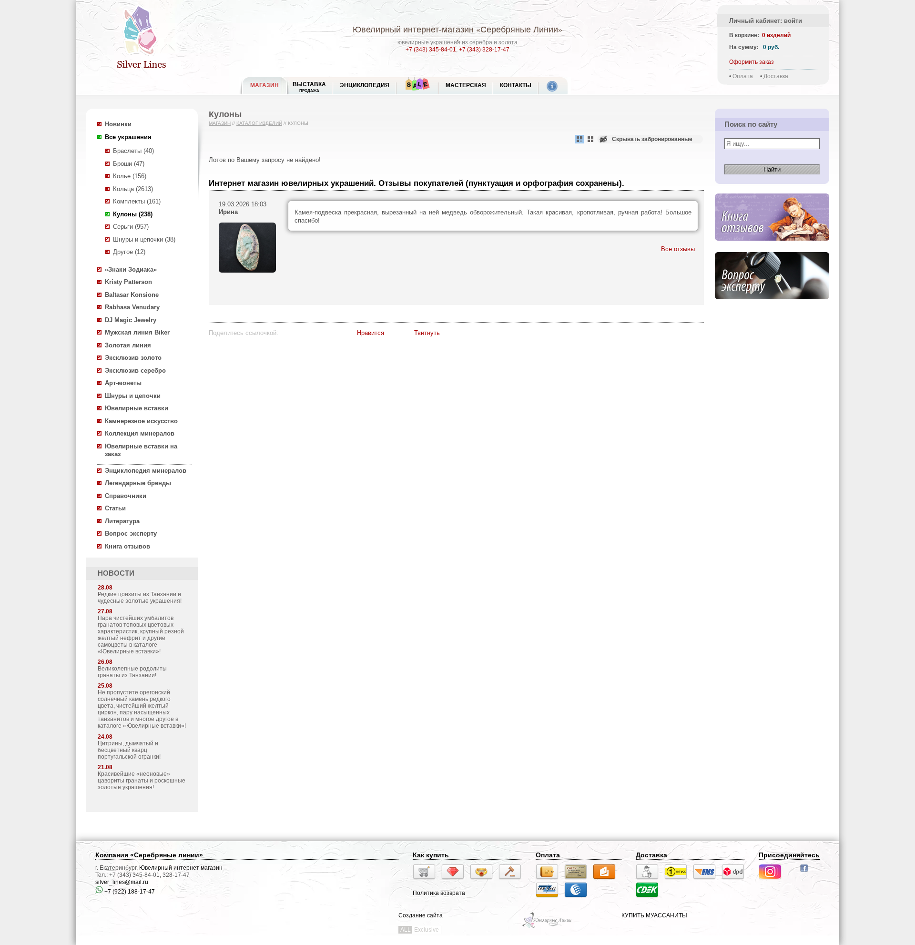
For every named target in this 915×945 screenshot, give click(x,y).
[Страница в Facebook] (807, 873)
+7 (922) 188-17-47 (129, 891)
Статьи (115, 508)
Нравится (370, 332)
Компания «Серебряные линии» (149, 855)
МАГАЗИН (264, 85)
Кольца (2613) (133, 189)
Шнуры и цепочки (133, 395)
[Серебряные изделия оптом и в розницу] (547, 927)
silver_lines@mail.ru (121, 882)
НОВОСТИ (116, 573)
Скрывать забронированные (652, 139)
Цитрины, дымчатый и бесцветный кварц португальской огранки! (129, 750)
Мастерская (466, 85)
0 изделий (776, 35)
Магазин (220, 123)
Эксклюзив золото (133, 357)
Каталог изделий (259, 123)
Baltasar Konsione (132, 294)
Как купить (431, 855)
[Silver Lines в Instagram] (773, 880)
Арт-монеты (123, 382)
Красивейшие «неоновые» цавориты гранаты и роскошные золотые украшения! (141, 781)
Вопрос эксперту (131, 533)
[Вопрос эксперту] (772, 306)
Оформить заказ (751, 62)
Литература (122, 521)
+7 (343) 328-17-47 (484, 49)
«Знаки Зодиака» (131, 269)
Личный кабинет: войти (765, 20)
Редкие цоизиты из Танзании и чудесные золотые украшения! (140, 597)
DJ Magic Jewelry (130, 320)
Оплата (742, 76)
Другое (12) (129, 251)
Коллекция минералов (139, 433)
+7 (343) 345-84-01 (431, 49)
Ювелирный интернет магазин (181, 867)
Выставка (309, 87)
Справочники (125, 495)
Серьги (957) (131, 226)
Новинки (118, 124)
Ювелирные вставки (136, 408)
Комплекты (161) (137, 201)
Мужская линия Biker (137, 332)
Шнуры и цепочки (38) (144, 239)
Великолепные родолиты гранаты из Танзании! (132, 672)
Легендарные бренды (138, 483)
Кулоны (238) (132, 214)
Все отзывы (678, 249)
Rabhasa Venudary (132, 307)
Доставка (775, 76)
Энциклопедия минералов (145, 470)
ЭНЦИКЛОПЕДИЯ (364, 85)
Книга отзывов (127, 546)
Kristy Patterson (128, 281)
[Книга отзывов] (772, 248)
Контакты (515, 85)
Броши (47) (128, 163)
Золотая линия (128, 345)
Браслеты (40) (133, 150)
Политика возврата (439, 893)
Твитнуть (427, 332)
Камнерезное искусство (141, 421)
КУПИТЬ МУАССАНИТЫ (654, 915)
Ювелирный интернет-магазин (413, 29)
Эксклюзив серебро (135, 370)
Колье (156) (129, 176)
